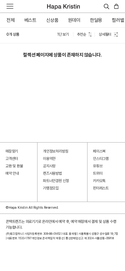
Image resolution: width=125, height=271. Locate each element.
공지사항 (49, 166)
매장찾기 (11, 151)
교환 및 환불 (14, 166)
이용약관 (49, 158)
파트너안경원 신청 (56, 181)
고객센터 (11, 158)
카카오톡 (99, 181)
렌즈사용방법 (52, 173)
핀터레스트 (101, 188)
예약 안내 (12, 173)
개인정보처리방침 (55, 151)
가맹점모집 (51, 188)
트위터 (97, 173)
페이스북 (99, 151)
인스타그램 (101, 158)
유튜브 (97, 166)
